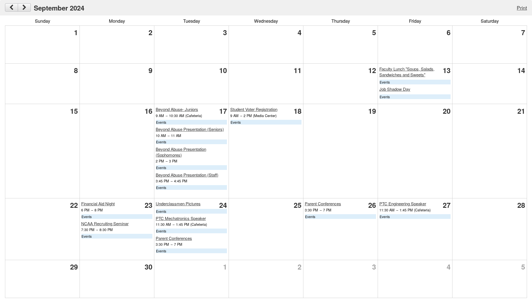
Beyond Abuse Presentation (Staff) (187, 175)
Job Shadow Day (394, 89)
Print (522, 7)
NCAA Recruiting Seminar (105, 223)
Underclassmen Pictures (178, 203)
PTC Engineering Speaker (402, 203)
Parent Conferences (174, 238)
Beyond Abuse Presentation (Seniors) (190, 129)
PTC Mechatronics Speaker (181, 218)
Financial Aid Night (98, 203)
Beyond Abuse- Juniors (177, 109)
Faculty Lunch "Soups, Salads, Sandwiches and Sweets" (406, 71)
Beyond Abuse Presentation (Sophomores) (181, 152)
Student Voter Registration (253, 109)
